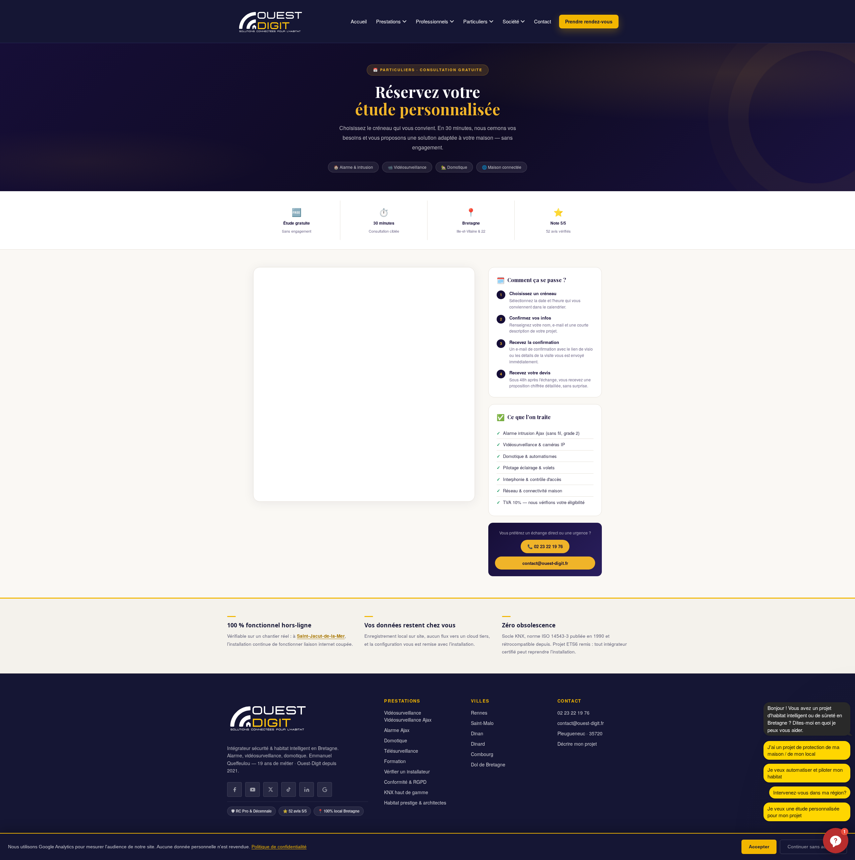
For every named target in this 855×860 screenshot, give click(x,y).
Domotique (395, 740)
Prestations (388, 21)
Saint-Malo (482, 723)
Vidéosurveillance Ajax (408, 719)
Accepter (759, 846)
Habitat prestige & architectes (415, 802)
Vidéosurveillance (402, 712)
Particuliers (475, 21)
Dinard (478, 743)
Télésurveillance (401, 750)
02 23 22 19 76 (573, 712)
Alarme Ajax (396, 730)
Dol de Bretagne (488, 764)
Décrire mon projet (577, 743)
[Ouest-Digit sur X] (270, 789)
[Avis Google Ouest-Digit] (324, 789)
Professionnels (432, 21)
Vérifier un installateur (407, 771)
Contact (542, 21)
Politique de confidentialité (279, 846)
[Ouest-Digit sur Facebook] (234, 789)
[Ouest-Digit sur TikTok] (288, 789)
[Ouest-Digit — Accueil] (269, 21)
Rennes (479, 712)
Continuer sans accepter (813, 846)
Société (511, 21)
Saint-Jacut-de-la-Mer (321, 636)
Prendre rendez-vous (589, 21)
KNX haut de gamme (406, 792)
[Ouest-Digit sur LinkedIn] (306, 789)
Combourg (482, 754)
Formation (395, 761)
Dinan (477, 733)
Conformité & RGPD (405, 781)
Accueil (359, 21)
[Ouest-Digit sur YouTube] (252, 789)
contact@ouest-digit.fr (545, 563)
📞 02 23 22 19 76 (545, 546)
